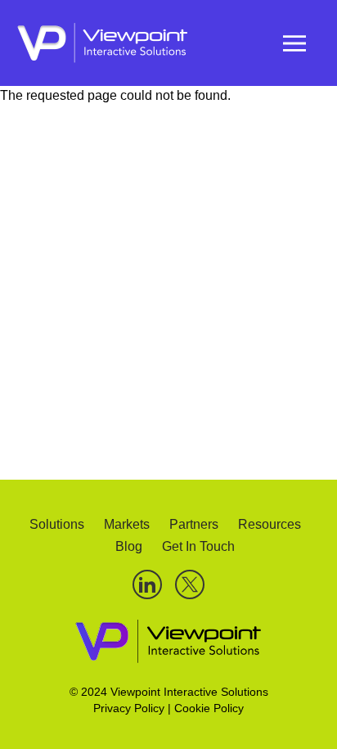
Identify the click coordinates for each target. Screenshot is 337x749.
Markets (127, 524)
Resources (269, 524)
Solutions (56, 524)
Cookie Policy (209, 708)
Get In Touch (198, 546)
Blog (128, 546)
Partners (193, 524)
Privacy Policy (128, 708)
